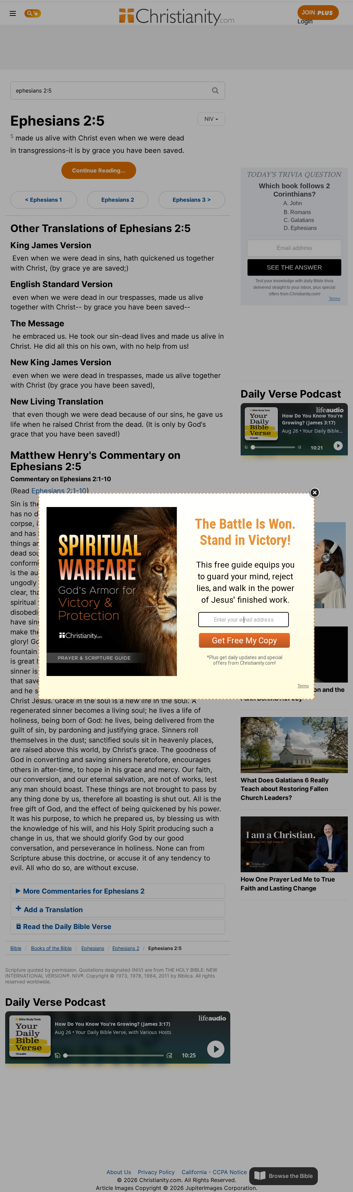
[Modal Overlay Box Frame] (176, 596)
